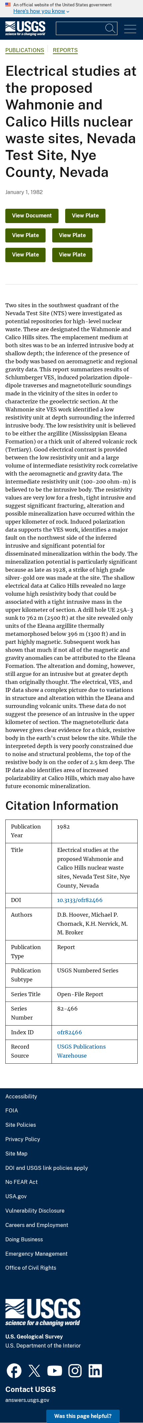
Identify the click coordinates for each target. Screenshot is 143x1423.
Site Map (16, 1154)
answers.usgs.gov (27, 1400)
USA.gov (16, 1197)
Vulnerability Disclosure (35, 1211)
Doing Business (24, 1240)
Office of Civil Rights (30, 1268)
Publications (24, 50)
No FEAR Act (21, 1182)
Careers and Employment (36, 1225)
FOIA (11, 1111)
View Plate (85, 215)
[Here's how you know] (71, 8)
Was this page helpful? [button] (83, 1416)
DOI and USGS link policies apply (46, 1168)
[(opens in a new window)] (14, 1370)
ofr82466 (69, 1032)
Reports (65, 50)
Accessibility (21, 1097)
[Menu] (130, 29)
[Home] (25, 34)
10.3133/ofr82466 (80, 900)
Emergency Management (36, 1254)
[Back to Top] (119, 1399)
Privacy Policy (22, 1139)
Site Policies (20, 1125)
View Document (32, 215)
